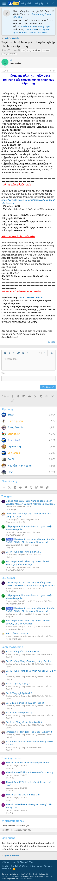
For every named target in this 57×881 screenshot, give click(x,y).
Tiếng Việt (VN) (26, 862)
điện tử (13, 53)
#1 (54, 71)
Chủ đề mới (8, 578)
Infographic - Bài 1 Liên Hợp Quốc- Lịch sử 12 (29, 731)
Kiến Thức (18, 17)
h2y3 (10, 472)
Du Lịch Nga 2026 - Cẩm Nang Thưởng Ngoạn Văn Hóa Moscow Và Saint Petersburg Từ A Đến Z (30, 502)
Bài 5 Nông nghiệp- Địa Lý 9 (20, 712)
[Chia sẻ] (50, 71)
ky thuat (46, 50)
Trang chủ (6, 868)
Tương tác (7, 496)
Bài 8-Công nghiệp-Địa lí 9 (19, 693)
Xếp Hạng (7, 409)
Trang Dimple (15, 427)
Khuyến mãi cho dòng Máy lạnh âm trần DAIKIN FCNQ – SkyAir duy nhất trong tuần (30, 540)
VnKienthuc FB (28, 26)
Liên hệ (5, 866)
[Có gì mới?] (48, 3)
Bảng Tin (9, 547)
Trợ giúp (48, 866)
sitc (5, 50)
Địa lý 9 (9, 557)
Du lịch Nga (11, 509)
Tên (3, 373)
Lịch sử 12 (10, 737)
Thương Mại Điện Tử (15, 535)
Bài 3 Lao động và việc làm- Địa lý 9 (24, 722)
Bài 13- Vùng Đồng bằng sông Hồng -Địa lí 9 (28, 661)
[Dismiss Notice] (52, 11)
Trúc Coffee (31, 29)
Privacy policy (36, 866)
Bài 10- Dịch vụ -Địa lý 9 (18, 683)
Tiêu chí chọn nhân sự (17, 633)
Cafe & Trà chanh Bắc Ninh (33, 32)
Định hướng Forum (41, 14)
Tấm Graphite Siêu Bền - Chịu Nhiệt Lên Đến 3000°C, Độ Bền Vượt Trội (28, 563)
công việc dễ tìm (33, 50)
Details (29, 878)
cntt (23, 50)
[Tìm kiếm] (53, 3)
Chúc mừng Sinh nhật (15, 522)
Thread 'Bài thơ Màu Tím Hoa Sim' (23, 794)
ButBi (11, 459)
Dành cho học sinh (12, 647)
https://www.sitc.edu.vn (31, 297)
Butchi (11, 414)
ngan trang (14, 446)
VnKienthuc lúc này (12, 820)
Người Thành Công (14, 639)
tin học (5, 53)
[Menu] (4, 3)
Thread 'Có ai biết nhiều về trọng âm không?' (28, 762)
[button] (5, 353)
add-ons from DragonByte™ (35, 876)
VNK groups (44, 26)
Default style (9, 862)
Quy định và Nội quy (19, 866)
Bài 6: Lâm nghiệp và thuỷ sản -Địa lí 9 (25, 702)
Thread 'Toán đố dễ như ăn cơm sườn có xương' (30, 772)
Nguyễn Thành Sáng (20, 465)
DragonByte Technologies (16, 878)
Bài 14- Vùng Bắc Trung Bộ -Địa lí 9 (23, 551)
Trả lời (52, 342)
